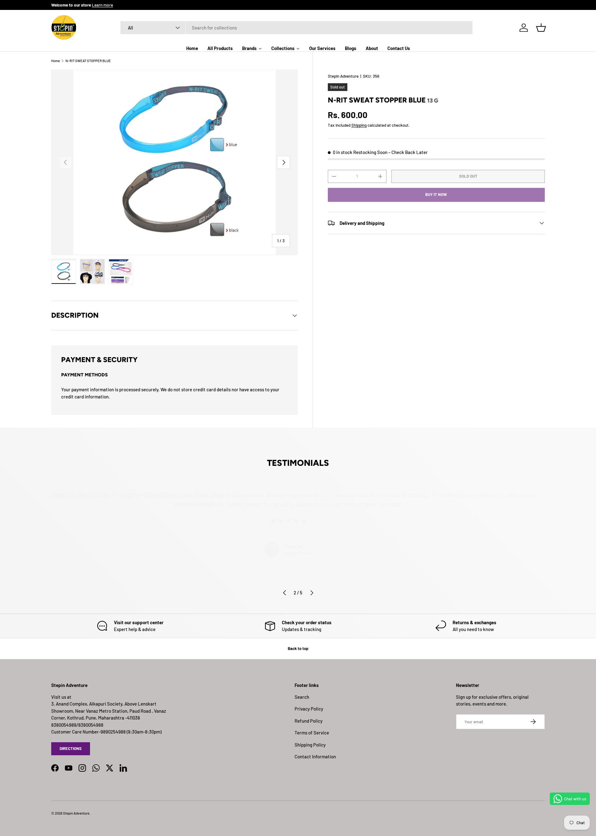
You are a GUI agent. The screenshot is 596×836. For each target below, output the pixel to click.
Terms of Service (312, 732)
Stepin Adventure (343, 76)
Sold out (468, 176)
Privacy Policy (309, 708)
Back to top (298, 648)
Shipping (359, 125)
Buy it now (436, 194)
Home (55, 61)
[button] (541, 27)
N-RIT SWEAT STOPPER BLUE (88, 61)
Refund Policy (309, 721)
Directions (71, 748)
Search (302, 697)
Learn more (102, 4)
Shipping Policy (310, 744)
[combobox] (296, 27)
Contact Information (315, 756)
